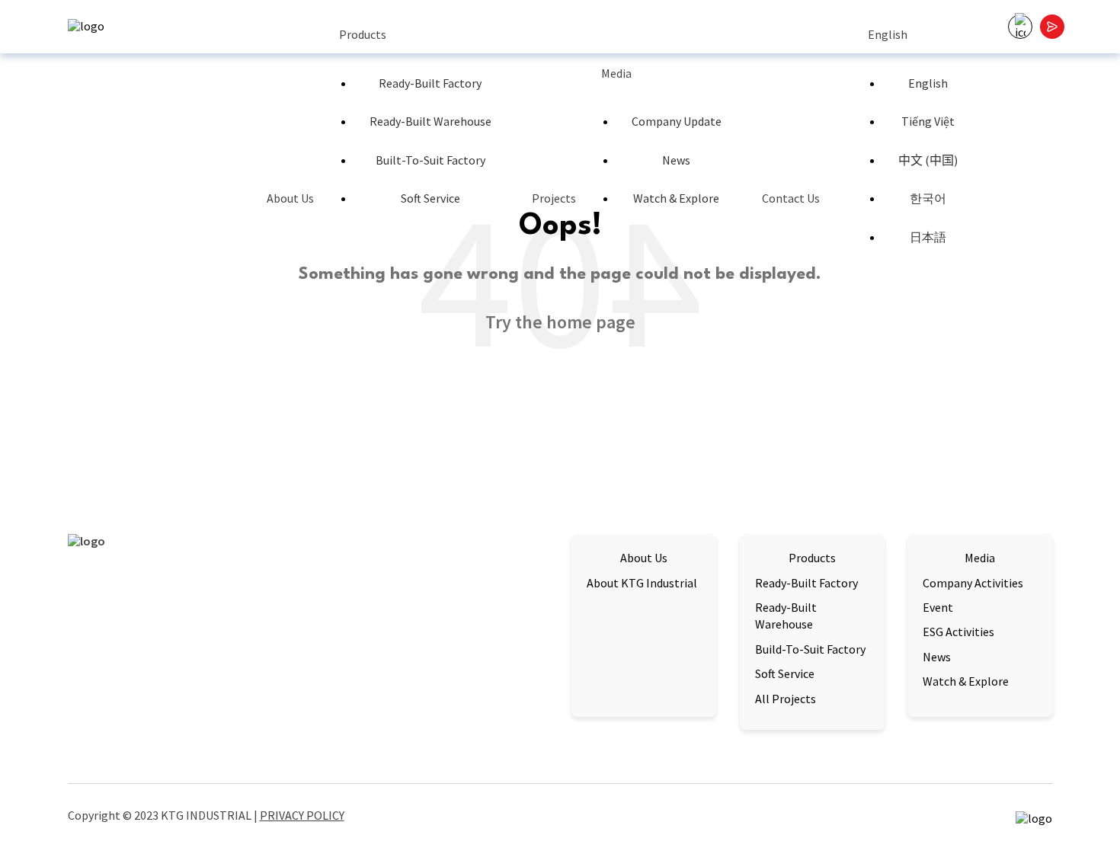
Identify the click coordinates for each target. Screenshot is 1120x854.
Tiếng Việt (928, 121)
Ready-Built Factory (430, 83)
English (887, 34)
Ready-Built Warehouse (430, 121)
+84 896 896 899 (396, 686)
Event (938, 607)
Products (362, 34)
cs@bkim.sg (395, 666)
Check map (97, 712)
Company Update (677, 121)
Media (616, 73)
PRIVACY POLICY (302, 815)
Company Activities (973, 582)
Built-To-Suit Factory (430, 160)
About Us (290, 198)
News (676, 160)
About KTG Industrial (642, 582)
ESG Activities (958, 631)
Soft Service (430, 198)
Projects (554, 198)
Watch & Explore (676, 198)
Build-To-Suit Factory (810, 649)
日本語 (928, 237)
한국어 (928, 198)
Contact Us (791, 198)
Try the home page (560, 322)
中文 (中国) (928, 160)
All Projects (785, 698)
